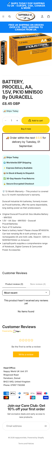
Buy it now (26, 129)
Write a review (26, 354)
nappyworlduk (21, 437)
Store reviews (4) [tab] (38, 284)
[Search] (9, 16)
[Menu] (3, 16)
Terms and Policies (26, 443)
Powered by (7, 331)
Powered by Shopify (35, 437)
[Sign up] (45, 426)
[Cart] (48, 16)
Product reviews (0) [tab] (14, 284)
